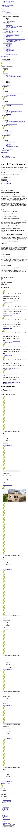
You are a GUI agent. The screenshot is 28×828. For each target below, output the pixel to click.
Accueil (5, 155)
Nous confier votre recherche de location (14, 31)
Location (8, 394)
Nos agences (8, 52)
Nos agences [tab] (3, 178)
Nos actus (5, 815)
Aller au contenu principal (8, 1)
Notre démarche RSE (10, 50)
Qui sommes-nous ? (10, 49)
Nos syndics (5, 809)
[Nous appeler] (8, 182)
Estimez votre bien (7, 800)
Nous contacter (6, 819)
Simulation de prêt (7, 801)
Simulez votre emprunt (11, 27)
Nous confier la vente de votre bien (13, 13)
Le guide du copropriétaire (11, 41)
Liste (4, 391)
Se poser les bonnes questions (12, 35)
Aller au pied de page (7, 2)
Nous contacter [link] (4, 174)
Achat (13, 394)
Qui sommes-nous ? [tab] (5, 177)
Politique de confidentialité (9, 824)
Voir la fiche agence (7, 302)
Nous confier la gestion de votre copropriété (15, 39)
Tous (3, 394)
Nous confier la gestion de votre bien (14, 34)
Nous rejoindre (6, 810)
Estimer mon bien (7, 22)
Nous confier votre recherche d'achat (14, 26)
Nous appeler (10, 174)
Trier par (2, 389)
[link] (6, 59)
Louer (4, 802)
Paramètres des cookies (8, 826)
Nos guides (8, 45)
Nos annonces (9, 25)
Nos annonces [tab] (4, 180)
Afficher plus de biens (5, 783)
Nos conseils (8, 36)
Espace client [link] (16, 174)
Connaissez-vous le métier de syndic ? (14, 40)
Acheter (5, 798)
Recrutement (6, 6)
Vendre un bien (9, 12)
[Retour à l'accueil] (3, 8)
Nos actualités (9, 44)
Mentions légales (6, 823)
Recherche (3, 393)
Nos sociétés (8, 51)
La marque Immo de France (12, 54)
